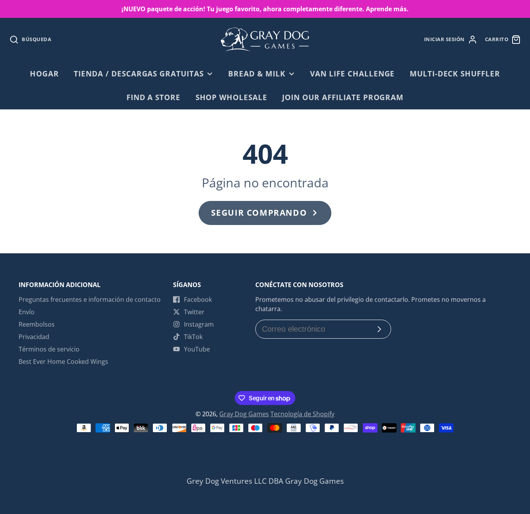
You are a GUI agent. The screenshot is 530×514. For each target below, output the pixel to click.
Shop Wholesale (231, 97)
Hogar (44, 73)
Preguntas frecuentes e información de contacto (90, 299)
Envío (27, 312)
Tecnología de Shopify (302, 414)
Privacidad (34, 336)
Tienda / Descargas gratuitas (139, 73)
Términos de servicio (49, 349)
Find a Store (153, 97)
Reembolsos (37, 324)
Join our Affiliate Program (343, 97)
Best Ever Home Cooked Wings (63, 361)
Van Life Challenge (352, 73)
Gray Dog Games (244, 414)
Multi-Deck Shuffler (455, 73)
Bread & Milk (257, 73)
